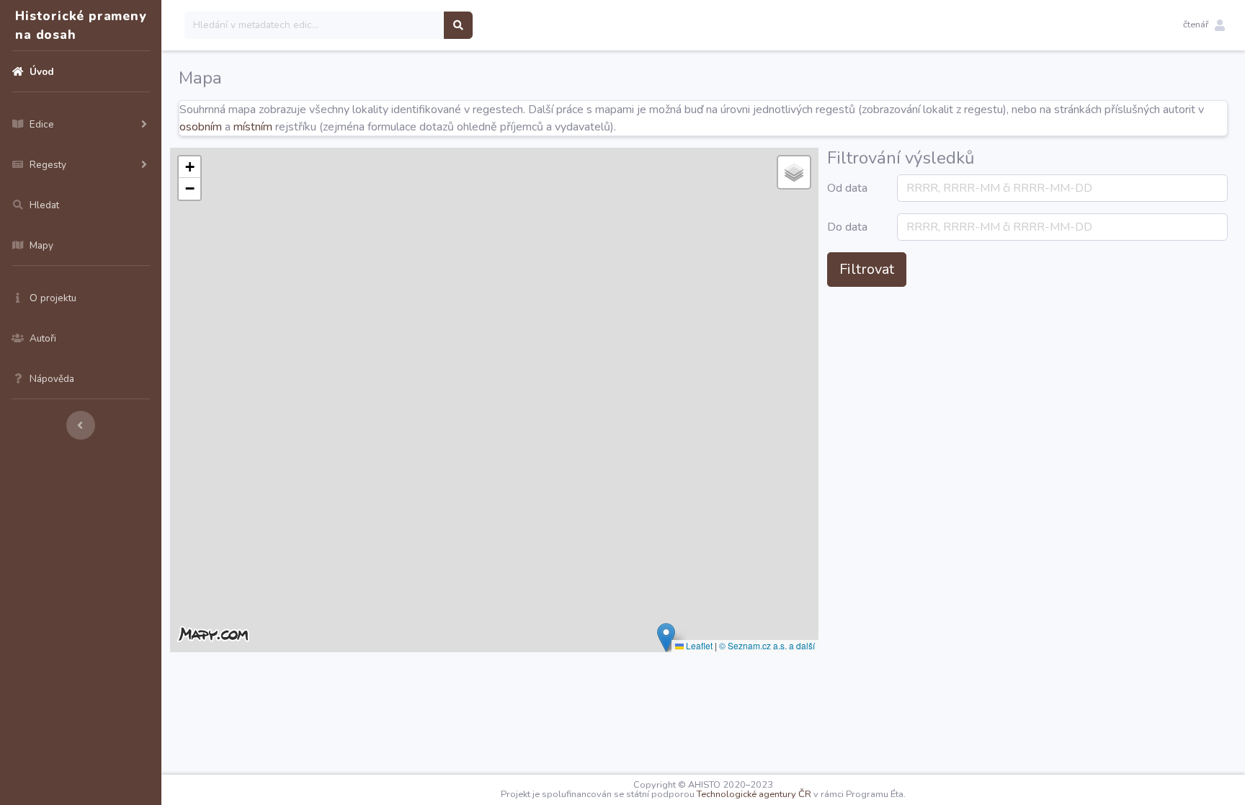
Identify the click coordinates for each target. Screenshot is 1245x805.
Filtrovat (866, 269)
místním (252, 127)
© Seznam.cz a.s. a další (767, 645)
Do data (847, 227)
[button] (1203, 25)
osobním (200, 127)
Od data (847, 188)
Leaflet (698, 645)
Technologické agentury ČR (754, 794)
